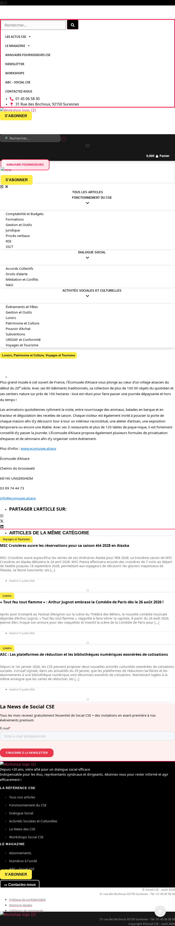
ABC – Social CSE (17, 82)
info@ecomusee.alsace (18, 498)
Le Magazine (15, 46)
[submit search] (72, 24)
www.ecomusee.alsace (38, 448)
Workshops (14, 73)
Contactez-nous (18, 91)
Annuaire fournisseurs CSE (27, 55)
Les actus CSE (15, 37)
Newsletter (14, 64)
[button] (87, 2)
